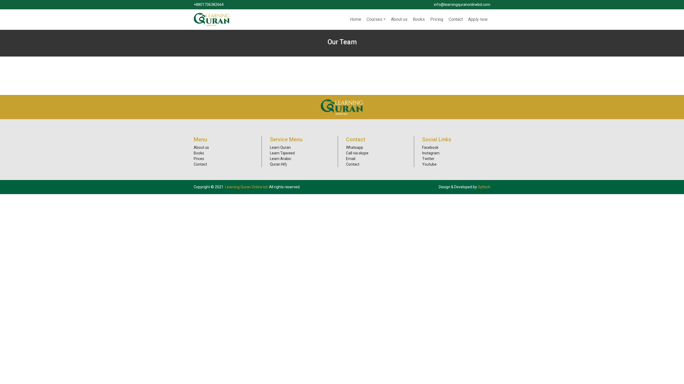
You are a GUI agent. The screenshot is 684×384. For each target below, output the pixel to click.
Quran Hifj (278, 164)
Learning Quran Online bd (246, 187)
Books (419, 19)
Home (355, 19)
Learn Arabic (280, 159)
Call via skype (357, 153)
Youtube (429, 164)
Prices (199, 159)
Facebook (430, 147)
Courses (374, 19)
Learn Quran (280, 147)
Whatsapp (354, 147)
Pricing (436, 19)
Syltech (484, 187)
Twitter (428, 159)
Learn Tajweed (282, 153)
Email (350, 159)
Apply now (478, 19)
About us (399, 19)
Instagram (431, 153)
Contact (456, 19)
